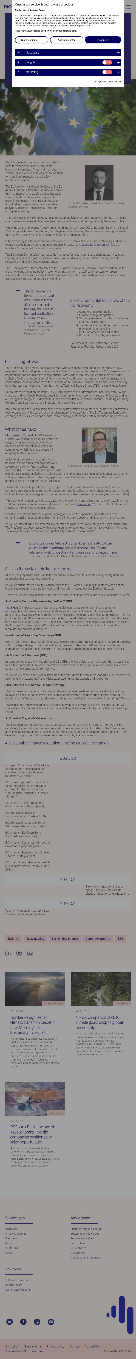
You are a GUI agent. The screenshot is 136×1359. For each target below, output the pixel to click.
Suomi (42, 10)
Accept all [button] (103, 39)
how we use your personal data (60, 31)
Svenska (33, 10)
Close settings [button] (29, 39)
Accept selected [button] (67, 39)
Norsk (26, 10)
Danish (18, 10)
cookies (36, 31)
